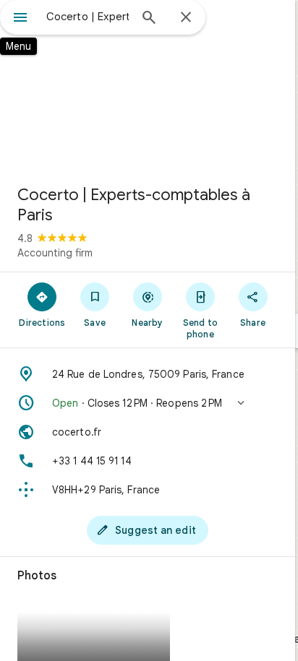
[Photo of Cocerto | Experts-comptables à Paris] (147, 86)
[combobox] (87, 16)
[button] (147, 403)
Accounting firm (55, 252)
